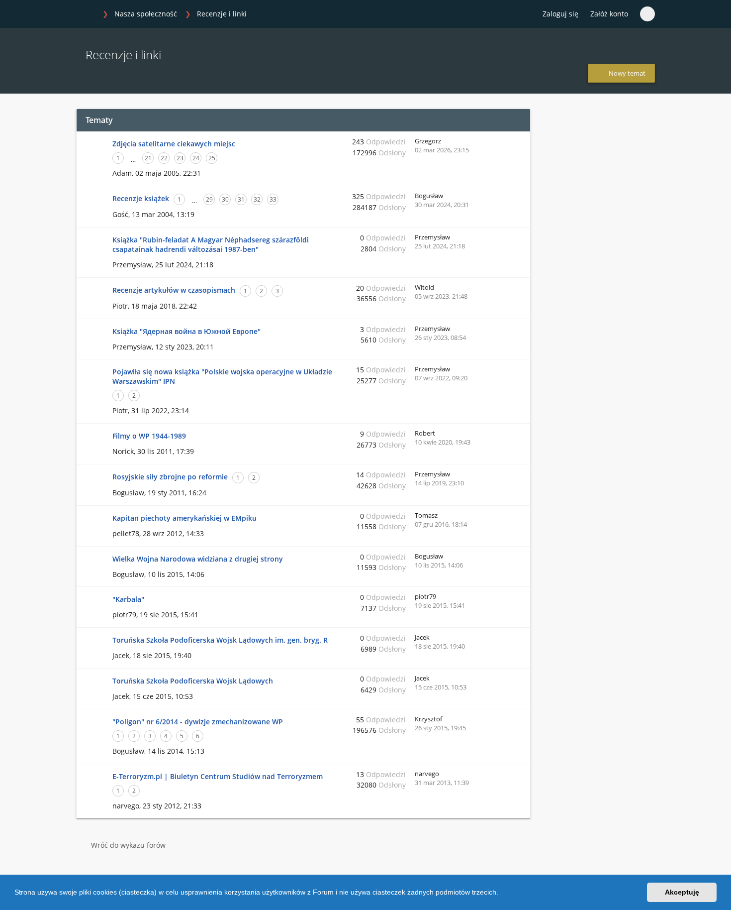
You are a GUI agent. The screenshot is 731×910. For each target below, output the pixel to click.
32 (257, 199)
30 (225, 199)
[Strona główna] (86, 14)
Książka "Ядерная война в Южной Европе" (186, 331)
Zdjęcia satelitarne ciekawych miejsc (173, 143)
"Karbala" (128, 599)
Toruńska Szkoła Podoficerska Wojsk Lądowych (192, 680)
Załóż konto (609, 13)
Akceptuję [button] (682, 892)
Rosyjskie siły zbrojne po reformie (170, 476)
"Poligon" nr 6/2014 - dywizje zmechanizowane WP (197, 721)
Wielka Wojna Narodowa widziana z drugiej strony (197, 559)
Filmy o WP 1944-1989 (149, 436)
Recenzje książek (140, 198)
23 (180, 158)
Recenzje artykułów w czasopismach (173, 290)
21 (148, 158)
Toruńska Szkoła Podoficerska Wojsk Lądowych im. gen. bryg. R (220, 640)
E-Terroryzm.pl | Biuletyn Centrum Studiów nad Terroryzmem (217, 776)
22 (164, 158)
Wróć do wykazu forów (128, 845)
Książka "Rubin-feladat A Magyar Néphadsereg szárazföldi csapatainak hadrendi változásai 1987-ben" (210, 244)
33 (273, 199)
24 (195, 158)
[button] (501, 893)
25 (211, 158)
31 (241, 199)
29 (209, 199)
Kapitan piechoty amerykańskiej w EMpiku (184, 518)
